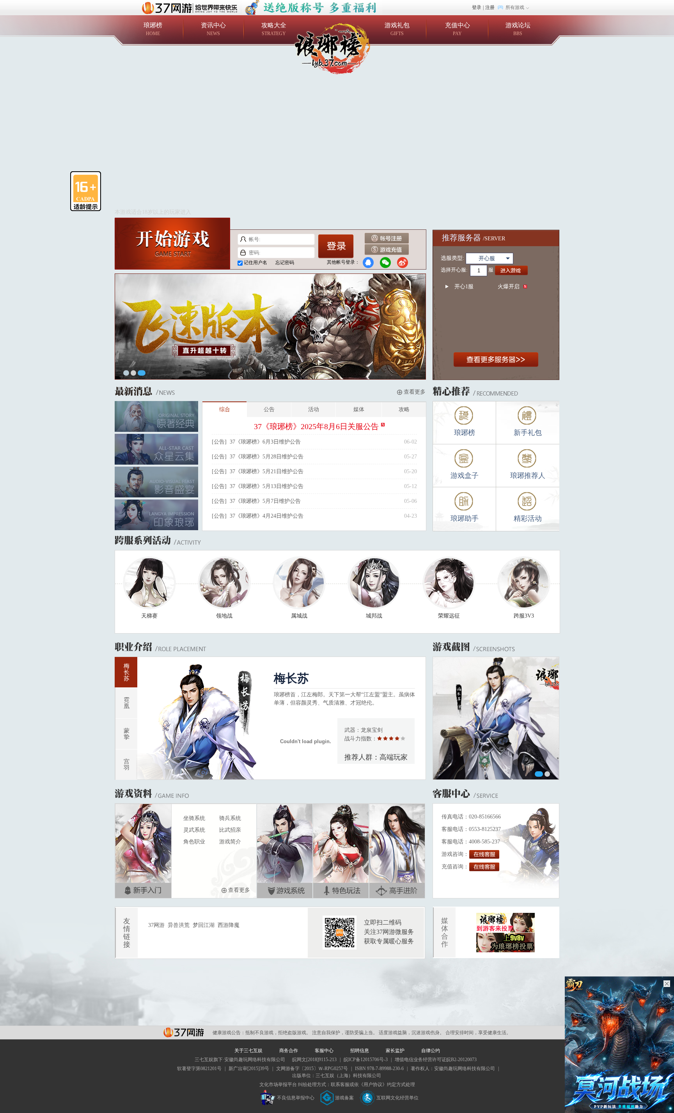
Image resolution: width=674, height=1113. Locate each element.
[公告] (219, 442)
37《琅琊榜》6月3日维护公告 (265, 442)
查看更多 (414, 392)
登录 (476, 7)
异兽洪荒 (179, 925)
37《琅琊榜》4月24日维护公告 (266, 516)
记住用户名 (255, 262)
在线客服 (484, 854)
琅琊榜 (153, 29)
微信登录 (385, 262)
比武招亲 (230, 830)
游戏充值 (386, 250)
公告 (269, 409)
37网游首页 (191, 7)
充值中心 (457, 29)
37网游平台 (183, 1032)
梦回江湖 (204, 925)
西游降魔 (228, 925)
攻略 (404, 409)
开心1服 (487, 286)
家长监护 (395, 1050)
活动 (313, 409)
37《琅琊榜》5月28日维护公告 (266, 457)
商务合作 (288, 1050)
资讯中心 (213, 29)
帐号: (243, 239)
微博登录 (402, 262)
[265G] (505, 937)
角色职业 (194, 842)
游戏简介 (230, 842)
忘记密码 (284, 262)
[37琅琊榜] (337, 48)
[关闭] (666, 983)
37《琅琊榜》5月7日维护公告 (265, 501)
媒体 (358, 409)
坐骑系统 (194, 818)
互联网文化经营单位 (397, 1098)
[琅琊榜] (270, 278)
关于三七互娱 (248, 1050)
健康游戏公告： (229, 1032)
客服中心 (324, 1050)
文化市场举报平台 (278, 1084)
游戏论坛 (518, 29)
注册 (490, 7)
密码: (243, 253)
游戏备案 (344, 1098)
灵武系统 (194, 830)
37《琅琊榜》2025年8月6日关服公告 (316, 426)
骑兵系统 (230, 818)
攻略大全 (273, 29)
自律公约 (430, 1050)
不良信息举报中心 (295, 1098)
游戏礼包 (397, 29)
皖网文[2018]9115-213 (314, 1059)
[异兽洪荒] (312, 3)
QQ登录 (368, 262)
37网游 (156, 925)
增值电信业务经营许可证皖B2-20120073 (436, 1059)
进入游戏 (511, 271)
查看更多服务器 (496, 359)
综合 (224, 409)
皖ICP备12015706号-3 (366, 1059)
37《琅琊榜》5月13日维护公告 (266, 486)
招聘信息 (359, 1050)
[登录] (336, 246)
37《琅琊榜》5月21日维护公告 (266, 471)
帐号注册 (386, 238)
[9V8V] (505, 917)
